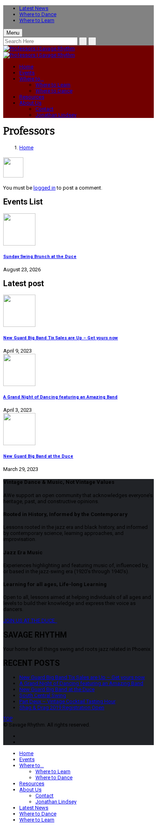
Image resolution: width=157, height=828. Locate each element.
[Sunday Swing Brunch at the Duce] (78, 230)
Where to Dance (37, 14)
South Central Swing (42, 695)
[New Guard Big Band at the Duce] (78, 429)
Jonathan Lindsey (55, 115)
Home (26, 67)
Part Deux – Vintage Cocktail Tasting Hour (67, 701)
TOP (7, 719)
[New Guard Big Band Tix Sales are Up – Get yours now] (78, 311)
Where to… (31, 79)
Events (27, 73)
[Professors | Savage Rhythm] (39, 48)
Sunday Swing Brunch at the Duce (39, 256)
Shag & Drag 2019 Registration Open (61, 707)
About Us (30, 103)
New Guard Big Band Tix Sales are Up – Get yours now (60, 338)
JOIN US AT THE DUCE (30, 620)
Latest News (33, 8)
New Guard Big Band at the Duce (38, 456)
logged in (44, 188)
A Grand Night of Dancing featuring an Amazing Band (60, 397)
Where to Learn (36, 20)
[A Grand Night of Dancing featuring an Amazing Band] (78, 370)
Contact (44, 109)
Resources (31, 97)
